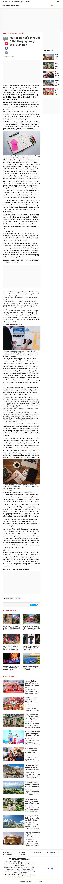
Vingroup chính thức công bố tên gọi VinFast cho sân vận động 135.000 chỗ (32, 835)
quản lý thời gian (9, 598)
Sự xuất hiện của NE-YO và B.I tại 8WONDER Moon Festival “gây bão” (11, 667)
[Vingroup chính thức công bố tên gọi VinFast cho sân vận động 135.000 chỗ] (13, 838)
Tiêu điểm (7, 852)
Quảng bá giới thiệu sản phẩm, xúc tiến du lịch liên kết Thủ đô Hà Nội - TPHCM (11, 648)
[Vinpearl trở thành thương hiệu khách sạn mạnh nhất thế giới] (13, 787)
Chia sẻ (33, 604)
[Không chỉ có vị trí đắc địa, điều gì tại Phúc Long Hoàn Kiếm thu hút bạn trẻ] (13, 720)
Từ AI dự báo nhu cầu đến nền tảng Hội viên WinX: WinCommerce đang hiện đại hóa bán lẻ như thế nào (32, 750)
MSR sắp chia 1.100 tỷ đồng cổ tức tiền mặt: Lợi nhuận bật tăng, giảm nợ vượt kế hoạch (32, 767)
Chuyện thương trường (54, 852)
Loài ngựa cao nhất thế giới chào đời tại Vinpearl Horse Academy (11, 628)
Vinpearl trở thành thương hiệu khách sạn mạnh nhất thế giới (32, 784)
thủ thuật (18, 598)
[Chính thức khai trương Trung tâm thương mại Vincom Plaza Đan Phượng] (13, 686)
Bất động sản (38, 852)
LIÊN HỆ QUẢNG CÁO (25, 882)
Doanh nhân (8, 854)
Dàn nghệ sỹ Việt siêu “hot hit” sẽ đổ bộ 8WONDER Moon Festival (31, 648)
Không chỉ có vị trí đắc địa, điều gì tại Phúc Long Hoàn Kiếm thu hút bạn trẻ (31, 717)
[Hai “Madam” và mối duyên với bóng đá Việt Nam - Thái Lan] (13, 737)
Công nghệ (22, 854)
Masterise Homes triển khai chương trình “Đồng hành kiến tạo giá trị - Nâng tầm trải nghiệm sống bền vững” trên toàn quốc (31, 801)
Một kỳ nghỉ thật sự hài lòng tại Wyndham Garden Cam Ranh (31, 667)
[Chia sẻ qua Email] (6, 52)
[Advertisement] (31, 20)
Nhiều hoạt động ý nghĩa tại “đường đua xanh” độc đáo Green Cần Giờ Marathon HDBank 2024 (31, 628)
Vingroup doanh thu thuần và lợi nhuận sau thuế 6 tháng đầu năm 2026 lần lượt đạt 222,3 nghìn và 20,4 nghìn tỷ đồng (32, 818)
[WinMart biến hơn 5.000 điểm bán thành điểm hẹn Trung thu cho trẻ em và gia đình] (13, 703)
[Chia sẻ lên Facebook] (6, 48)
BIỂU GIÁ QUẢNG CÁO (37, 882)
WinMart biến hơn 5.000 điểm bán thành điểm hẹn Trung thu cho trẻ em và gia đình (31, 700)
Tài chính (22, 852)
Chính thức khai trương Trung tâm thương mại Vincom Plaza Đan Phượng (32, 683)
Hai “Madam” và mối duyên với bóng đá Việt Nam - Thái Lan (32, 734)
